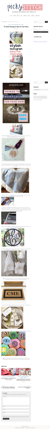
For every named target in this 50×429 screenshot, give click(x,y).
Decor (21, 15)
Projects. (22, 24)
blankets (12, 195)
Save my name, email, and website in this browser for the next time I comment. (16, 416)
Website (4, 412)
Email (4, 409)
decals (9, 226)
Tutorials (14, 15)
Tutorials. (25, 377)
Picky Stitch (9, 380)
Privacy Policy (37, 15)
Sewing (18, 15)
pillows (8, 135)
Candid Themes (33, 427)
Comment (5, 396)
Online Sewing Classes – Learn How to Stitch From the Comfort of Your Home (8, 379)
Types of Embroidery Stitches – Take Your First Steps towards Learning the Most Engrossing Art (23, 380)
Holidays (32, 15)
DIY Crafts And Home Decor (16, 24)
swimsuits (9, 207)
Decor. (10, 24)
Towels (4, 278)
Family (29, 15)
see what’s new (37, 37)
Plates (4, 358)
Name (4, 406)
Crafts (4, 376)
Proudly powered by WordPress (19, 427)
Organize (25, 15)
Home (11, 15)
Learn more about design (38, 99)
